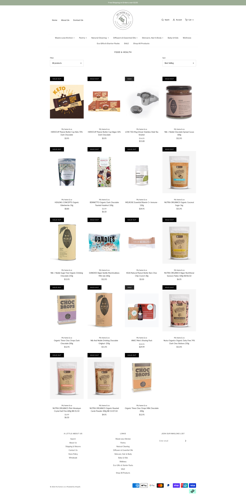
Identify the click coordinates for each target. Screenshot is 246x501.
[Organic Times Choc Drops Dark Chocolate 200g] (67, 310)
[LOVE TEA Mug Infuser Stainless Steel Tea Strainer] (142, 102)
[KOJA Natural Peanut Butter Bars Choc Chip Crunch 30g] (142, 243)
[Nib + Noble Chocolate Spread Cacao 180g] (179, 102)
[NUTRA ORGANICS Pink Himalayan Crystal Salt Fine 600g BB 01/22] (67, 378)
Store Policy (73, 454)
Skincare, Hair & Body (123, 454)
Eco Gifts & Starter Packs (108, 43)
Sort (164, 58)
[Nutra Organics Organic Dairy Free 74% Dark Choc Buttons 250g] (179, 310)
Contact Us (78, 20)
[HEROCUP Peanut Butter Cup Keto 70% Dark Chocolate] (67, 102)
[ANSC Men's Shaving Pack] (142, 310)
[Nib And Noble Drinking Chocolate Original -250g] (104, 310)
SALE (126, 43)
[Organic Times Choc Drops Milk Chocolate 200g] (142, 378)
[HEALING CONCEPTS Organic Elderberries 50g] (67, 172)
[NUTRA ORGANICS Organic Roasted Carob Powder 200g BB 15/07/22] (104, 378)
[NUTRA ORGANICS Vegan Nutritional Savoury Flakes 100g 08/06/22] (179, 243)
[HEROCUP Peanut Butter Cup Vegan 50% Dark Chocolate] (104, 102)
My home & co (66, 129)
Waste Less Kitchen (123, 439)
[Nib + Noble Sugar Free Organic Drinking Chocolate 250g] (67, 243)
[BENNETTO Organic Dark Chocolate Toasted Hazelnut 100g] (104, 172)
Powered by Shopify (73, 487)
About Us (65, 20)
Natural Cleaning (123, 446)
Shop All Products (141, 43)
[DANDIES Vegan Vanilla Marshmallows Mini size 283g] (104, 243)
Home (54, 20)
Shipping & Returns (73, 446)
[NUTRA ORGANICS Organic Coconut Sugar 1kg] (179, 172)
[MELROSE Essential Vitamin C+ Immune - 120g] (142, 172)
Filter (52, 58)
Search (73, 439)
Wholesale (73, 458)
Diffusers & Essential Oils (123, 450)
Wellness (187, 38)
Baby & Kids (173, 38)
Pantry (123, 443)
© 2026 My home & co (58, 487)
